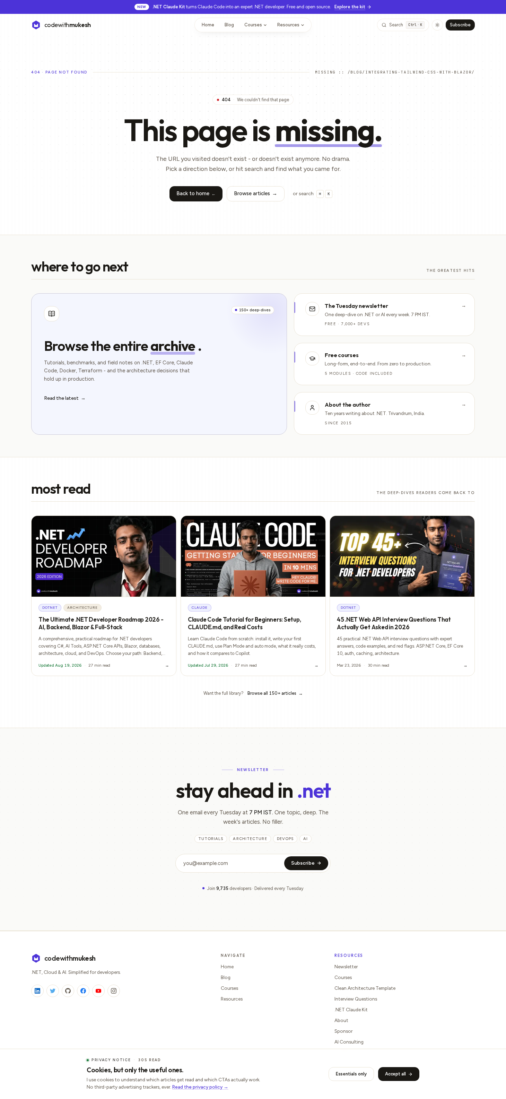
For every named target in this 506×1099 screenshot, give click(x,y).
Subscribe (460, 24)
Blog (229, 24)
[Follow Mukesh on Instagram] (113, 991)
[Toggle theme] (437, 25)
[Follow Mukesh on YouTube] (98, 991)
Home (208, 24)
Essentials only (351, 1073)
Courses (253, 24)
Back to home (196, 193)
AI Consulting (349, 1042)
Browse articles (255, 193)
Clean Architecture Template (364, 988)
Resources (288, 24)
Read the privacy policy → (200, 1087)
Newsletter (346, 966)
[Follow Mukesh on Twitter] (52, 991)
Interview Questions (355, 999)
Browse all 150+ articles (275, 693)
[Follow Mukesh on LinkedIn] (37, 991)
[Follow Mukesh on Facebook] (83, 991)
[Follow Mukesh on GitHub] (68, 991)
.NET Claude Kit (351, 1009)
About (341, 1020)
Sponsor (343, 1031)
